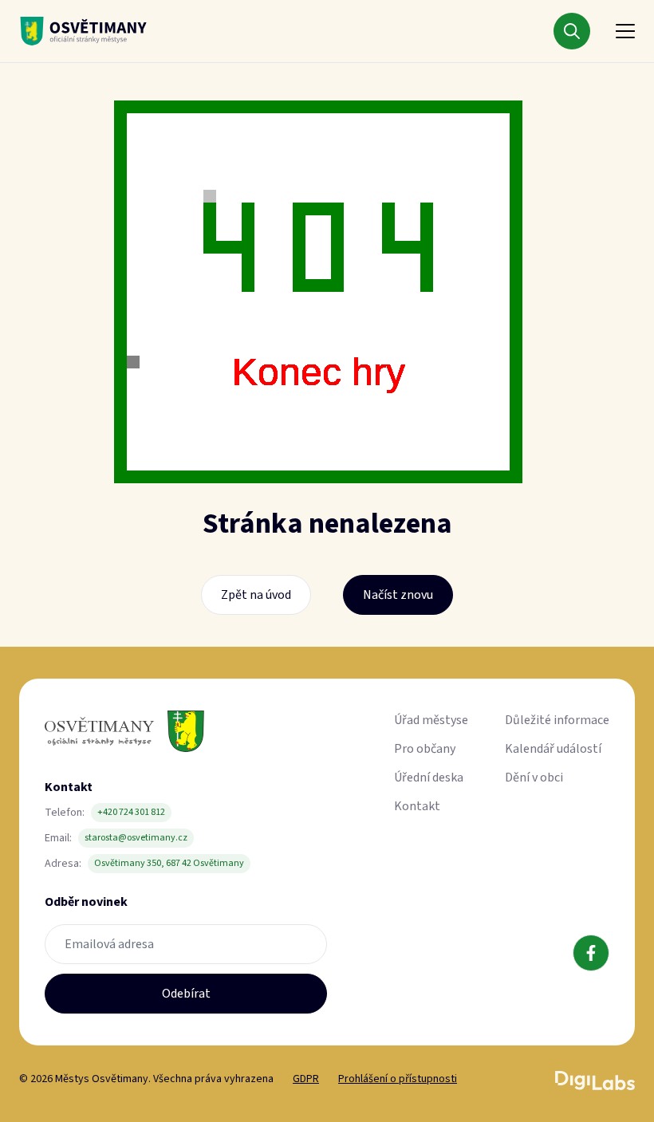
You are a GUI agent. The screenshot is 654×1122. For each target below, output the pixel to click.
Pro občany (424, 749)
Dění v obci (534, 777)
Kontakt (417, 806)
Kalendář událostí (553, 749)
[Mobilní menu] (625, 31)
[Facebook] (591, 953)
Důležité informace (557, 720)
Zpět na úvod (256, 595)
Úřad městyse (431, 720)
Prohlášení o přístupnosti (397, 1079)
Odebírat (186, 993)
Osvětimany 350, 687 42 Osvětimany (169, 863)
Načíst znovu (398, 595)
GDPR (306, 1079)
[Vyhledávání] (572, 31)
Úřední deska (428, 777)
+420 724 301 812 (131, 812)
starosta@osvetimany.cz (136, 837)
